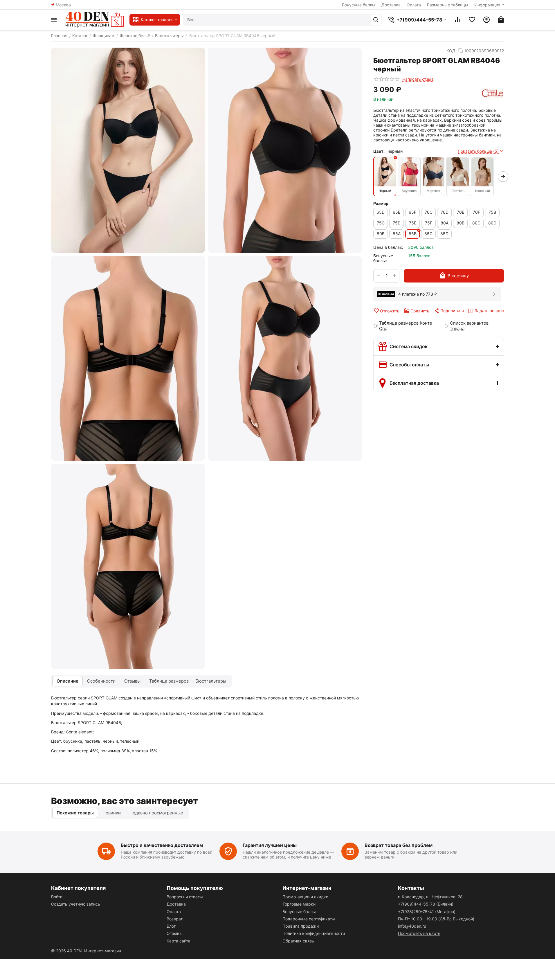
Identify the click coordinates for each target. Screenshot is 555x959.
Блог (171, 926)
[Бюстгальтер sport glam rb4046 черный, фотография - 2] (285, 150)
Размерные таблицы (447, 4)
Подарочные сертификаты (308, 918)
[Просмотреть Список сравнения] (457, 20)
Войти (56, 896)
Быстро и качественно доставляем (162, 845)
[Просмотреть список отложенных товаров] (472, 20)
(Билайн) (425, 904)
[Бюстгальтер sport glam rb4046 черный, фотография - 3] (128, 358)
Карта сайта (178, 940)
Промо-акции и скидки (305, 896)
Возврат (175, 918)
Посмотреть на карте (419, 933)
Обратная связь (298, 940)
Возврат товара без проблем (399, 845)
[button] (449, 311)
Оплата (414, 4)
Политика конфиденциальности (313, 933)
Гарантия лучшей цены (270, 845)
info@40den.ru (412, 926)
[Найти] (376, 20)
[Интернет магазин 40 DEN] (95, 20)
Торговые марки (299, 904)
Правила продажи (300, 926)
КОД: (451, 50)
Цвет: (379, 151)
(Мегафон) (426, 911)
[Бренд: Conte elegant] (492, 93)
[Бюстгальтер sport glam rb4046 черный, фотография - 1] (128, 150)
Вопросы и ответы (185, 896)
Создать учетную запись (75, 904)
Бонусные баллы (358, 4)
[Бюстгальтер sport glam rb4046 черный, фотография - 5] (128, 566)
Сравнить (419, 310)
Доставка (391, 4)
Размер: (381, 203)
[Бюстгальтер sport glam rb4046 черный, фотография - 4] (285, 358)
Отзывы (175, 933)
